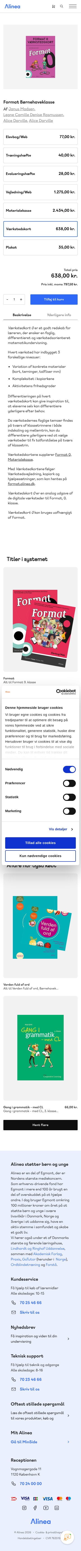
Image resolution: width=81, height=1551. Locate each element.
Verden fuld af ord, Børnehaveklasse (40, 925)
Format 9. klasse (40, 619)
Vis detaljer (58, 829)
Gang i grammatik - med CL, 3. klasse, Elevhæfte (40, 1048)
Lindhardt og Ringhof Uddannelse (37, 1248)
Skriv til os (29, 1312)
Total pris (71, 270)
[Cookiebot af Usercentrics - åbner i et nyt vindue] (57, 692)
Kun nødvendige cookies (40, 856)
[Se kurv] (54, 6)
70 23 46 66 (31, 1379)
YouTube (46, 1508)
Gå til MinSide (24, 1442)
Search (62, 6)
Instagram (24, 1508)
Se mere (68, 662)
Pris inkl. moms (52, 284)
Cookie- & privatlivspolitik (51, 1532)
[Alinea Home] (40, 1522)
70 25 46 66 (31, 1302)
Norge (61, 1259)
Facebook (35, 1508)
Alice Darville (15, 120)
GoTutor (29, 1259)
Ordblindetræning (25, 1264)
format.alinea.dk (21, 483)
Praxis (15, 1259)
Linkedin (56, 1508)
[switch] (69, 783)
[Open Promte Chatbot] (67, 1537)
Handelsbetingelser (29, 1538)
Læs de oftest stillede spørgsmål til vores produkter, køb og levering (37, 1415)
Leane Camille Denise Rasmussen (33, 114)
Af (5, 109)
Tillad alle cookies (40, 843)
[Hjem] (12, 6)
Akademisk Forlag (47, 1253)
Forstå (51, 1264)
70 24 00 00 (31, 1483)
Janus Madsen (21, 109)
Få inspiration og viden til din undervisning (34, 1339)
